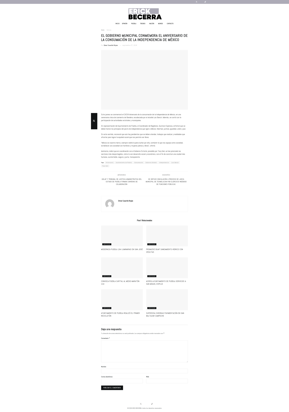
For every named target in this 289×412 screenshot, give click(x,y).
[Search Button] (208, 2)
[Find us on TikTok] (205, 2)
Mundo (160, 24)
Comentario (105, 338)
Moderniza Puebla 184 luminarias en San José (122, 249)
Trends (142, 24)
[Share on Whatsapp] (94, 126)
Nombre (103, 367)
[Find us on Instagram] (202, 2)
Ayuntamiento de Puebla (124, 162)
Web (147, 377)
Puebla (133, 24)
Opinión (124, 24)
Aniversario (109, 162)
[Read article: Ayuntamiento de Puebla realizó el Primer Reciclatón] (122, 299)
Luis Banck (175, 162)
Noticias (109, 30)
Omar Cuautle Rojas (111, 45)
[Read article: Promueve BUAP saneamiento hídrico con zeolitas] (167, 235)
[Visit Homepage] (144, 12)
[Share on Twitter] (94, 121)
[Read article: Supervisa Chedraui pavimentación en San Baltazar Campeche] (167, 299)
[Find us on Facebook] (193, 2)
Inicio (117, 24)
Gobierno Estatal (151, 162)
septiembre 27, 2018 (129, 45)
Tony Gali (105, 166)
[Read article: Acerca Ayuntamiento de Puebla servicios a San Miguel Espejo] (167, 267)
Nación (151, 24)
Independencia (164, 162)
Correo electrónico (107, 377)
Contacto (170, 24)
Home (102, 30)
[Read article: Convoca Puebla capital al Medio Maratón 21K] (122, 267)
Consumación (138, 162)
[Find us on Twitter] (196, 2)
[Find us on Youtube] (199, 2)
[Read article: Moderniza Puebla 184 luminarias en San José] (122, 235)
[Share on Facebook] (94, 115)
